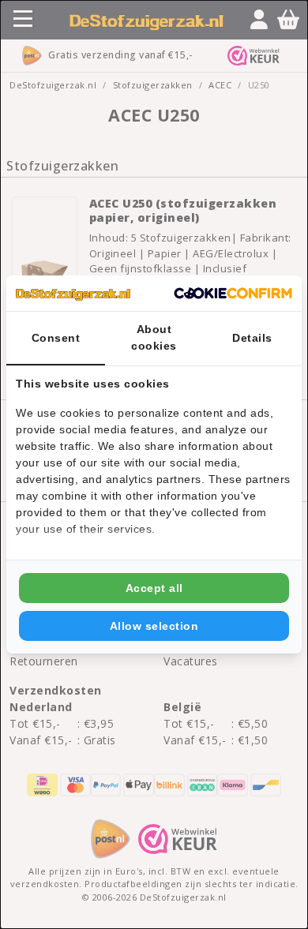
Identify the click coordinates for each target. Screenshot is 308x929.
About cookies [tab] (154, 337)
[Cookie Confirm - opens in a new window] (233, 293)
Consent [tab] (56, 338)
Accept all (154, 588)
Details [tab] (252, 338)
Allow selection (154, 626)
